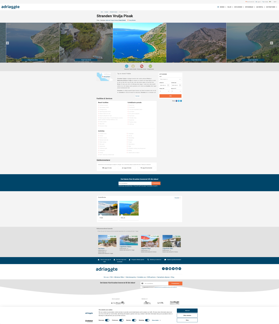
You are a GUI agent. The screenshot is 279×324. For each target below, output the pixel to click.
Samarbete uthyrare (163, 277)
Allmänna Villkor (119, 277)
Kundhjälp (266, 1)
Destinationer (271, 7)
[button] (270, 2)
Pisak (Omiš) (122, 20)
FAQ (111, 277)
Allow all (187, 310)
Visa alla (177, 198)
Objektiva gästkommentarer (174, 259)
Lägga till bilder (127, 168)
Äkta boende (238, 7)
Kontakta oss (141, 277)
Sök (170, 96)
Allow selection (187, 315)
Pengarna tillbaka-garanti (137, 259)
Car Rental (260, 7)
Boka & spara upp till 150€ (105, 260)
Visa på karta (132, 20)
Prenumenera (156, 183)
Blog (172, 277)
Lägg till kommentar (147, 168)
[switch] (121, 320)
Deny (187, 320)
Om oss (106, 277)
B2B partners (151, 277)
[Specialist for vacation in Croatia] (107, 269)
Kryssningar (249, 7)
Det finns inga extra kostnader (121, 260)
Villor (229, 7)
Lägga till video (108, 168)
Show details (155, 320)
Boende (222, 7)
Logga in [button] (259, 1)
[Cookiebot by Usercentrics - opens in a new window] (89, 321)
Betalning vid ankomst (155, 259)
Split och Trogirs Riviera (112, 20)
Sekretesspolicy (131, 277)
